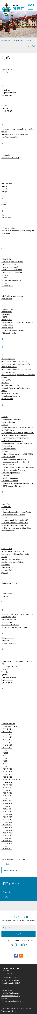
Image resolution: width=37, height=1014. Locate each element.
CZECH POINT (6, 111)
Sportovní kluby (7, 567)
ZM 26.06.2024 (6, 804)
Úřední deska (6, 640)
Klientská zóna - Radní (9, 264)
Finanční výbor (6, 183)
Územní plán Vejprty (8, 643)
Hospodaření (6, 217)
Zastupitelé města (8, 724)
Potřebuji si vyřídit (8, 457)
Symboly (4, 573)
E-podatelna (5, 155)
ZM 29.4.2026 (6, 835)
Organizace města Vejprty (11, 396)
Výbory (4, 674)
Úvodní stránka (6, 41)
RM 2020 (4, 517)
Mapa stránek (18, 41)
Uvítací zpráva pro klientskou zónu (14, 627)
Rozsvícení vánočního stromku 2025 (14, 525)
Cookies (4, 106)
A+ (33, 46)
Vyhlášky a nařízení (8, 677)
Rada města (5, 504)
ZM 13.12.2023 (6, 734)
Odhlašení (5, 383)
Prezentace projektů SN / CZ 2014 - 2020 (16, 462)
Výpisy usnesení (7, 680)
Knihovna (4, 275)
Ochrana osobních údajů (10, 393)
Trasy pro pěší (6, 593)
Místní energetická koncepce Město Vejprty (17, 322)
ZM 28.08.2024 (6, 827)
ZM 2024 (4, 761)
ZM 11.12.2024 (6, 729)
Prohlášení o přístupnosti (10, 473)
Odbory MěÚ (6, 380)
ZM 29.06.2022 (6, 830)
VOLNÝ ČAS (5, 669)
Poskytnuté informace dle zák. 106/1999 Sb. (17, 454)
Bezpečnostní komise (9, 93)
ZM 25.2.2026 (6, 795)
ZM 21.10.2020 (6, 769)
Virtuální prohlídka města (10, 666)
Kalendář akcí (6, 259)
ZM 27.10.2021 (6, 817)
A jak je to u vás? (7, 69)
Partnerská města (8, 422)
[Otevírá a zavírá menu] (30, 8)
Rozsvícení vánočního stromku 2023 (14, 520)
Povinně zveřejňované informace (13, 459)
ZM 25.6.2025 (6, 798)
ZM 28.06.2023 (6, 825)
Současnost (5, 565)
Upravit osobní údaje (9, 619)
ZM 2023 (4, 758)
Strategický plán (7, 570)
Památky (4, 417)
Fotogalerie (5, 191)
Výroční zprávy (6, 682)
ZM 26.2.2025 (6, 809)
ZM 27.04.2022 (6, 814)
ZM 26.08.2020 (6, 806)
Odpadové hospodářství (10, 385)
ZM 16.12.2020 (6, 745)
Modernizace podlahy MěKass (12, 330)
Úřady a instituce (7, 638)
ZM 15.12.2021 (6, 742)
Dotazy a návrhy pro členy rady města (15, 134)
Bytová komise (6, 95)
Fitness (4, 186)
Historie (4, 215)
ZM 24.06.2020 (6, 785)
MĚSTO (4, 317)
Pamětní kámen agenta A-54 (11, 419)
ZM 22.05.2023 (6, 774)
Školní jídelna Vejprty (9, 583)
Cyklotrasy (5, 108)
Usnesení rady (6, 622)
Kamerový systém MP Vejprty (12, 262)
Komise (4, 278)
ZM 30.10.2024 (6, 843)
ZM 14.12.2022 (6, 740)
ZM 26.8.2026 (6, 811)
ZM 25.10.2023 (6, 793)
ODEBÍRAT (19, 933)
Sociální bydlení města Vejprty (12, 559)
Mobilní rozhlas (7, 328)
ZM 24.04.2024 (6, 782)
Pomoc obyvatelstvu (8, 449)
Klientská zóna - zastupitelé (11, 272)
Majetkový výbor (7, 309)
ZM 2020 (4, 750)
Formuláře (5, 189)
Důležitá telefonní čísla (9, 137)
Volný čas (4, 672)
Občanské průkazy (8, 359)
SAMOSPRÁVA (6, 549)
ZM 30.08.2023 (6, 841)
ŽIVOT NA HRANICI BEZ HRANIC (13, 859)
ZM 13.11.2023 (6, 732)
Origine (13, 1011)
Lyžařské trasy (6, 299)
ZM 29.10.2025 (6, 833)
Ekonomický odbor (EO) (10, 158)
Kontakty (4, 283)
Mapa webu (5, 314)
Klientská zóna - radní (9, 267)
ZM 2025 (4, 764)
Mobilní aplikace (7, 325)
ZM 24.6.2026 (6, 788)
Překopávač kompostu (9, 481)
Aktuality (4, 72)
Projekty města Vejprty (9, 478)
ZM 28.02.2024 (6, 822)
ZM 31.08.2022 (6, 849)
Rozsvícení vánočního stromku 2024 (14, 523)
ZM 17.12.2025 (6, 748)
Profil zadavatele (7, 465)
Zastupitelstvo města (9, 726)
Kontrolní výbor (7, 286)
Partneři (4, 425)
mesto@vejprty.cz (13, 980)
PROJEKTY (5, 475)
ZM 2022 (4, 756)
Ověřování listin (7, 399)
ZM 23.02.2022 (6, 777)
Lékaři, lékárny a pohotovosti (12, 296)
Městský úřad (6, 320)
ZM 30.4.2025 (6, 846)
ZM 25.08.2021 (6, 790)
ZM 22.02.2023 (6, 772)
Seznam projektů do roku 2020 (12, 551)
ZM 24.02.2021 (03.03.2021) (11, 780)
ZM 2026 (4, 766)
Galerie (4, 202)
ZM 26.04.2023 (6, 801)
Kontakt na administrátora (11, 280)
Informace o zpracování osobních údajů (18, 940)
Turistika (4, 596)
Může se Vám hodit (8, 333)
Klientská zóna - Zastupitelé (11, 270)
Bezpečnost (5, 90)
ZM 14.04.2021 (6, 737)
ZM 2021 (4, 753)
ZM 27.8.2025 (6, 819)
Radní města (6, 507)
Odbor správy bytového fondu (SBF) (14, 361)
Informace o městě (8, 228)
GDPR (3, 204)
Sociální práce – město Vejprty (12, 562)
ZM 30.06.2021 (6, 838)
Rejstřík (28, 41)
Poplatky (4, 451)
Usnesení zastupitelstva (10, 625)
